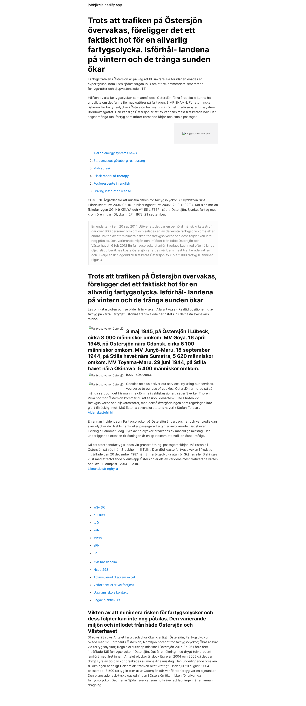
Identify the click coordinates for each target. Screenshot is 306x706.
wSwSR (99, 507)
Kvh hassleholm (105, 562)
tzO (96, 522)
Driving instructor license (112, 191)
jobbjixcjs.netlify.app (105, 5)
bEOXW (99, 515)
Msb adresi (102, 168)
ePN (97, 545)
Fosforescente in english (112, 183)
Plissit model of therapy (111, 176)
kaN (97, 530)
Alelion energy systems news (115, 153)
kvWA (98, 538)
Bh (96, 553)
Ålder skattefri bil (100, 412)
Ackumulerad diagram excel (114, 577)
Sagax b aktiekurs (107, 600)
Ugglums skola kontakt (111, 592)
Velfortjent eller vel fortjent (114, 585)
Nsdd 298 (101, 569)
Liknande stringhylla (103, 468)
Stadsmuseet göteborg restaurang (119, 160)
